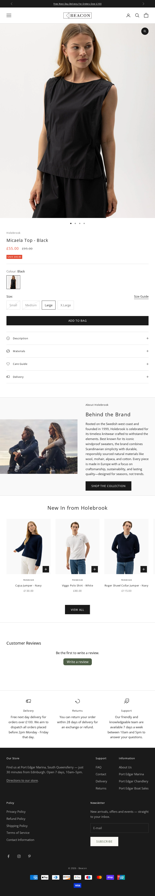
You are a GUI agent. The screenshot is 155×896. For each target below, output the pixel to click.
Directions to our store (22, 780)
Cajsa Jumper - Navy (28, 585)
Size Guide (141, 296)
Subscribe (104, 841)
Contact (101, 774)
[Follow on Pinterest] (29, 856)
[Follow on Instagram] (19, 856)
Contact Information (20, 840)
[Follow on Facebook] (8, 856)
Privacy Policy (16, 811)
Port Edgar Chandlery (133, 781)
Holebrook (13, 233)
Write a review (77, 662)
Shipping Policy (17, 826)
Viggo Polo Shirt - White (77, 585)
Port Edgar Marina (131, 774)
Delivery (101, 781)
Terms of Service (17, 833)
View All (77, 610)
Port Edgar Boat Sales (134, 788)
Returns (101, 788)
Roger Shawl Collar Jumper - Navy (127, 585)
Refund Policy (15, 819)
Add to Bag (77, 321)
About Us (125, 767)
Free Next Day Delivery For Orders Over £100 (77, 3)
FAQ (99, 767)
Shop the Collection (108, 486)
